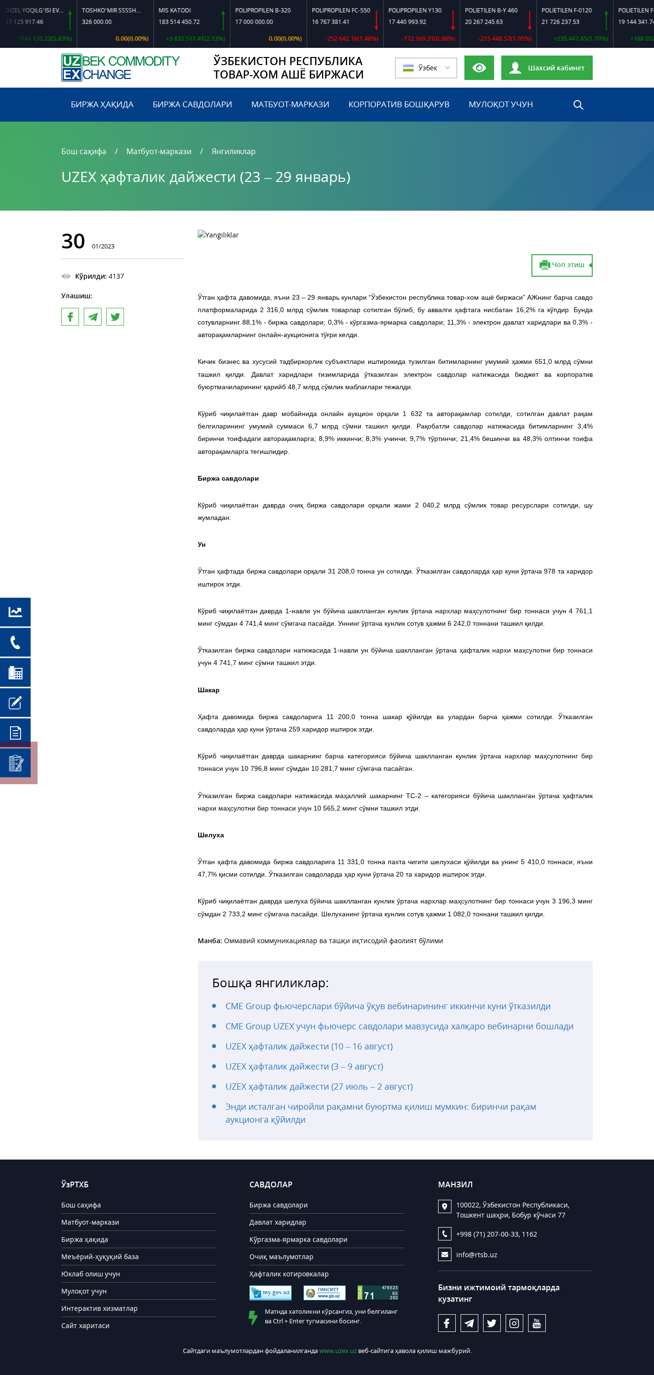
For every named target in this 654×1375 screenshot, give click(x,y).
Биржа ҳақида (102, 104)
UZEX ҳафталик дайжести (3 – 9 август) (304, 1066)
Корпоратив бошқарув (399, 104)
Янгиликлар (234, 151)
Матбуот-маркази (290, 104)
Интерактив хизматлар (99, 1308)
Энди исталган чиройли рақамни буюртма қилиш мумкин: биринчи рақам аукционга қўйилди (381, 1113)
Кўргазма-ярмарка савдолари (298, 1239)
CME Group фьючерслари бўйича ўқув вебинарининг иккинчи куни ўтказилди (388, 1006)
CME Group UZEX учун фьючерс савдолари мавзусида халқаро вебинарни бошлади (400, 1026)
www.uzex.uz (338, 1350)
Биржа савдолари (192, 104)
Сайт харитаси (85, 1325)
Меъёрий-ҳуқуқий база (100, 1256)
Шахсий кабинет (555, 67)
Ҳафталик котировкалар (289, 1273)
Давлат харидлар (277, 1222)
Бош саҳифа (83, 151)
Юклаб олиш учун (90, 1273)
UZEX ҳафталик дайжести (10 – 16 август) (309, 1046)
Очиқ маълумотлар (281, 1256)
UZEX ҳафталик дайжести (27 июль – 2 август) (319, 1086)
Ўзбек (427, 67)
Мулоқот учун (501, 104)
